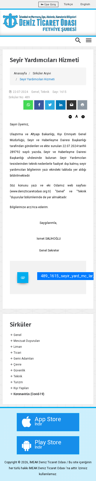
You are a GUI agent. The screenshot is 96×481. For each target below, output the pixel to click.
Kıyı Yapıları (21, 388)
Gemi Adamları (23, 358)
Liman (17, 346)
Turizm (18, 382)
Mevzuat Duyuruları (26, 341)
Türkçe (68, 4)
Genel (17, 335)
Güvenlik (19, 370)
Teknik (17, 376)
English (85, 4)
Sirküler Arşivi (42, 73)
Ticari (17, 352)
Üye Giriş (50, 4)
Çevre (17, 364)
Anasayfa (20, 73)
